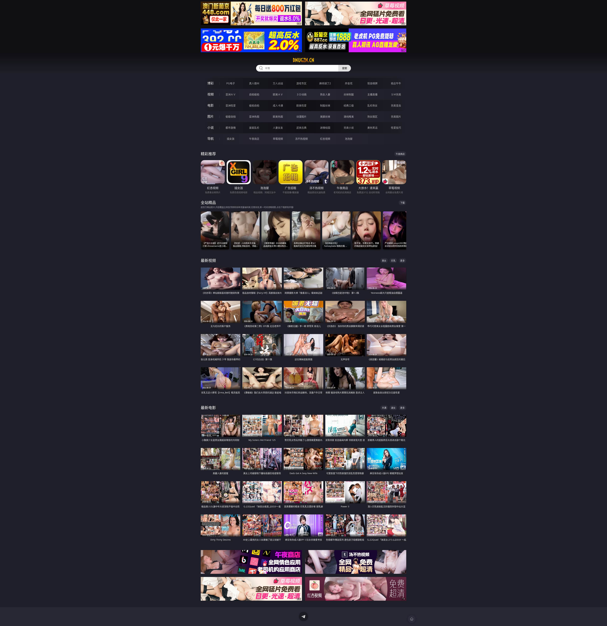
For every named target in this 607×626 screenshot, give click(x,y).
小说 (210, 127)
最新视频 (208, 260)
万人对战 (278, 83)
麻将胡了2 (325, 83)
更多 (402, 260)
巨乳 (393, 260)
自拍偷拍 (254, 94)
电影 (210, 105)
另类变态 (396, 105)
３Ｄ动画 (301, 94)
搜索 (344, 68)
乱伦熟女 (372, 105)
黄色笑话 (372, 127)
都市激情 (231, 127)
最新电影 (208, 407)
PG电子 (230, 83)
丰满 (384, 407)
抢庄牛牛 (396, 83)
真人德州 (254, 83)
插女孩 (230, 139)
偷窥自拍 (231, 116)
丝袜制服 (349, 94)
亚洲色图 (254, 116)
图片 (210, 116)
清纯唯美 (349, 116)
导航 (210, 139)
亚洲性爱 (231, 105)
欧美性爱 (301, 105)
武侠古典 (301, 127)
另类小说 (349, 127)
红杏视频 (325, 139)
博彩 (210, 83)
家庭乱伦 (254, 127)
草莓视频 (278, 139)
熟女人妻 (325, 94)
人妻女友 (278, 127)
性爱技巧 (396, 127)
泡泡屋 (349, 139)
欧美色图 (278, 116)
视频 (210, 94)
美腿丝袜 (325, 116)
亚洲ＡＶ (231, 94)
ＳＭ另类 (396, 94)
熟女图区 (372, 116)
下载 (402, 202)
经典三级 (349, 105)
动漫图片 (301, 116)
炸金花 (349, 83)
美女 (384, 260)
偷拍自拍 (254, 105)
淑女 (393, 407)
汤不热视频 (301, 139)
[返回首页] (411, 619)
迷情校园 (325, 127)
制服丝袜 (325, 105)
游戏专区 (301, 83)
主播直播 (372, 94)
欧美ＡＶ (278, 94)
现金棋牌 (372, 83)
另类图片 (396, 116)
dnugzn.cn (303, 60)
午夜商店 (254, 139)
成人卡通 (278, 105)
